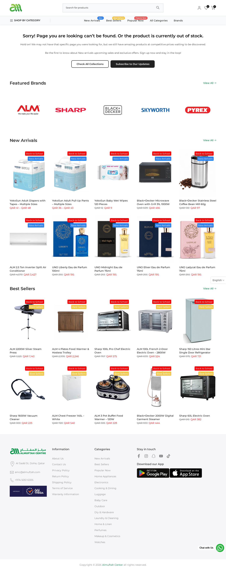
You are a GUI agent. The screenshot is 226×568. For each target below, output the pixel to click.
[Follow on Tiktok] (168, 456)
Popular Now (136, 20)
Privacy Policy (61, 470)
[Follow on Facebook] (139, 456)
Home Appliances (105, 476)
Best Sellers (115, 20)
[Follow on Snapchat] (154, 456)
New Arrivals (93, 20)
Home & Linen (103, 524)
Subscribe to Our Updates (132, 64)
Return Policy (60, 476)
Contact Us (59, 464)
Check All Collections (90, 64)
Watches (99, 542)
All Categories (159, 20)
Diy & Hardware (104, 512)
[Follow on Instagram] (146, 456)
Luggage (100, 494)
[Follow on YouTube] (161, 456)
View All (208, 83)
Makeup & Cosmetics (107, 536)
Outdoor (99, 506)
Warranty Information (65, 494)
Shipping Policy (62, 482)
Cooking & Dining (105, 488)
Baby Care (100, 500)
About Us (58, 458)
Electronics (101, 482)
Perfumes (100, 530)
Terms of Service (62, 488)
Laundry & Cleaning (106, 518)
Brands (178, 20)
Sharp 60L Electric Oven (194, 415)
